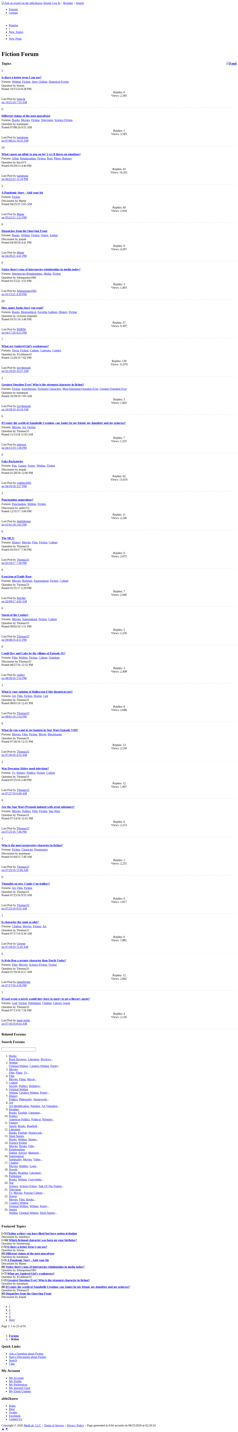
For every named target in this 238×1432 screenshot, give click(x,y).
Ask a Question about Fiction (26, 1353)
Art (24, 427)
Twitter (13, 1412)
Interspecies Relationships (27, 273)
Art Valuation (49, 1106)
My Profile (15, 1381)
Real (49, 158)
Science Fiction (63, 120)
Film (35, 542)
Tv (13, 772)
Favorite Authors (47, 312)
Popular (13, 25)
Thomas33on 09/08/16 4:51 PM (15, 638)
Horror (37, 696)
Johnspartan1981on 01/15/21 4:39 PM (19, 292)
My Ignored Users (19, 1388)
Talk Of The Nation (50, 1186)
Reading (14, 1109)
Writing (16, 81)
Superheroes (29, 388)
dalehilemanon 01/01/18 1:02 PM (16, 523)
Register (68, 3)
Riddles (23, 1166)
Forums (13, 9)
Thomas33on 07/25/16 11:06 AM (15, 868)
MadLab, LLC (32, 1425)
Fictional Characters (49, 388)
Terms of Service (54, 1425)
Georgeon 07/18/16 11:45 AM (14, 945)
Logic (33, 1166)
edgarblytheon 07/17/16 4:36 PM (15, 983)
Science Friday (28, 1186)
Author (53, 235)
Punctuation (19, 504)
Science (13, 1186)
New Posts (15, 38)
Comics (56, 350)
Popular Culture (33, 1192)
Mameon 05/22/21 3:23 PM (14, 216)
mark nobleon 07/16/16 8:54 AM (15, 1022)
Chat (12, 1363)
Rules (12, 1405)
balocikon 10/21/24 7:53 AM (14, 100)
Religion (27, 580)
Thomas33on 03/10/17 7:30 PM (15, 561)
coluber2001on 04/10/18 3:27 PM (16, 484)
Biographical (28, 312)
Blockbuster (55, 734)
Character (27, 849)
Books (16, 120)
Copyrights (34, 1179)
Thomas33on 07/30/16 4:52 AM (15, 753)
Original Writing (18, 1066)
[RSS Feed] (231, 64)
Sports (12, 1126)
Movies (25, 120)
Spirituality (15, 1159)
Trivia (15, 350)
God (14, 1003)
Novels (13, 1169)
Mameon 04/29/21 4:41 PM (14, 254)
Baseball (32, 1126)
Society (13, 1086)
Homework (40, 1099)
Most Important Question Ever (80, 388)
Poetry (54, 1066)
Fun (14, 465)
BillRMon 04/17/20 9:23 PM (14, 331)
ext (12, 1319)
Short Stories (16, 1136)
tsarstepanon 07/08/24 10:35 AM (14, 139)
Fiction (26, 81)
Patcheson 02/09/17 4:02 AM (14, 599)
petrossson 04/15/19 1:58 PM (14, 446)
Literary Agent (61, 1003)
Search (80, 3)
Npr (11, 1182)
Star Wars (54, 811)
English (22, 1112)
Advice (22, 1152)
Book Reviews (17, 1059)
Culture (34, 350)
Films (19, 1072)
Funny (31, 465)
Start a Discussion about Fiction (27, 1357)
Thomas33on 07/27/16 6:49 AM (15, 791)
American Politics (19, 1119)
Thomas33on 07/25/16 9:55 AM (15, 907)
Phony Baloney (63, 158)
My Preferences (18, 1384)
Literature (33, 1059)
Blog (12, 1409)
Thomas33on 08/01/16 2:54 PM (15, 715)
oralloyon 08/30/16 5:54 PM (14, 676)
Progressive (41, 849)
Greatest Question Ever (113, 388)
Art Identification (19, 1106)
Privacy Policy (75, 1425)
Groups (13, 12)
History (63, 312)
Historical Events (59, 81)
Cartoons (45, 350)
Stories (32, 1139)
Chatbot (16, 926)
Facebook (14, 1415)
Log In (56, 3)
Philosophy (25, 1099)
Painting (35, 1106)
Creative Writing (39, 1066)
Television (47, 120)
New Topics (16, 32)
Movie (42, 734)
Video (36, 1159)
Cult (45, 696)
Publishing (34, 1003)
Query (44, 235)
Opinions (54, 657)
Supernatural (41, 580)
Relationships (28, 158)
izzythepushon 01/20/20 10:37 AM (16, 369)
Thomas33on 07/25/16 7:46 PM (15, 830)
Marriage (33, 1152)
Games (22, 465)
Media (47, 273)
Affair (15, 158)
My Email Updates (20, 1391)
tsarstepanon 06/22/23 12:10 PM (14, 177)
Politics (31, 772)
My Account (16, 1378)
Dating (13, 1152)
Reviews (46, 1059)
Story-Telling (39, 81)
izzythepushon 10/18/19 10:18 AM (16, 408)
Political (36, 1119)
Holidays (34, 1086)
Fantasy (13, 1122)
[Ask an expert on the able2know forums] (26, 3)
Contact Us (15, 1419)
